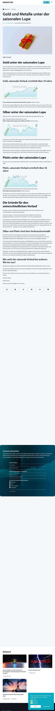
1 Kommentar (14, 698)
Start (47, 2)
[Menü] (51, 2)
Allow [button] (35, 706)
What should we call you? (13, 467)
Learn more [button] (33, 699)
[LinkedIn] (32, 289)
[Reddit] (40, 289)
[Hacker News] (48, 289)
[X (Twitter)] (15, 289)
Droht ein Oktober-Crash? (34, 670)
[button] (31, 701)
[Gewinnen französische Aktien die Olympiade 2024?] (14, 685)
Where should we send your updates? (15, 476)
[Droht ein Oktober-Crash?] (40, 661)
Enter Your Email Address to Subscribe (18, 471)
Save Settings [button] (46, 706)
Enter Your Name (13, 462)
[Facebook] (7, 289)
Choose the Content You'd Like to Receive (18, 480)
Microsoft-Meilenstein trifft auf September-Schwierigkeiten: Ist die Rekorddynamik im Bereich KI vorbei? (14, 671)
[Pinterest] (23, 289)
